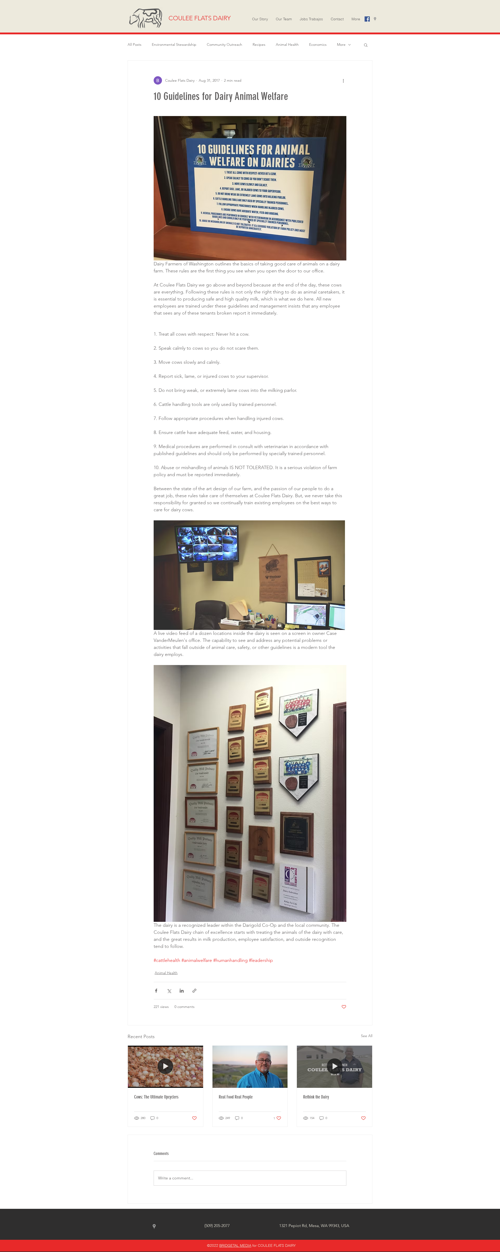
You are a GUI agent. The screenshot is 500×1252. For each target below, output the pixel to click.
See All (366, 1035)
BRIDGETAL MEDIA (235, 1245)
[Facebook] (367, 19)
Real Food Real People (236, 1097)
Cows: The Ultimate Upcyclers (156, 1097)
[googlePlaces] (375, 19)
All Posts (134, 44)
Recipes (259, 44)
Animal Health (287, 44)
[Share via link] (194, 990)
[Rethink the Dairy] (334, 1067)
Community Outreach (224, 44)
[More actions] (343, 80)
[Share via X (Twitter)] (168, 990)
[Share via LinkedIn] (181, 990)
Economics (318, 44)
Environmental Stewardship (174, 44)
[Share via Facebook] (156, 990)
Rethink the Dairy (316, 1097)
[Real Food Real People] (250, 1067)
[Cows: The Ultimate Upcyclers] (165, 1067)
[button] (356, 19)
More (341, 44)
